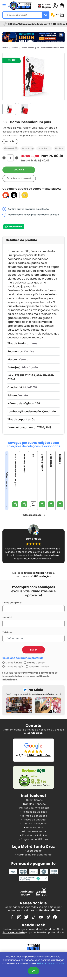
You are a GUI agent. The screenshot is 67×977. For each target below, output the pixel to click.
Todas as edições (31, 515)
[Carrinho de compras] (62, 5)
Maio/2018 (30, 387)
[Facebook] (12, 917)
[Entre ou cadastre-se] (55, 5)
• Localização (33, 850)
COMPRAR (19, 169)
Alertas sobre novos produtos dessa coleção (33, 214)
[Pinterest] (55, 917)
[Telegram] (47, 917)
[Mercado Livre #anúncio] (24, 195)
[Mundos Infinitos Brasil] (19, 5)
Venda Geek (33, 925)
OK (33, 971)
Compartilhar (14, 226)
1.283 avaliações (42, 576)
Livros (33, 343)
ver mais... (10, 141)
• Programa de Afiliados (33, 839)
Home (5, 47)
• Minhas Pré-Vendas (33, 831)
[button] (33, 750)
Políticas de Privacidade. (50, 963)
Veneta (23, 359)
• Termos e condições (33, 815)
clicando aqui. (33, 733)
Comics (14, 47)
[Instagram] (19, 917)
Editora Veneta (27, 47)
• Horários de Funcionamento (33, 854)
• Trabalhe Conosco (33, 804)
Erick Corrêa (30, 367)
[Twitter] (26, 917)
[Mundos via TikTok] (14, 195)
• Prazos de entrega (33, 819)
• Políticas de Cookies (33, 811)
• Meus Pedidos (33, 827)
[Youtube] (40, 917)
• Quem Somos (33, 800)
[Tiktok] (33, 917)
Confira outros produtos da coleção (28, 209)
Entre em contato (14, 932)
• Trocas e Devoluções (33, 823)
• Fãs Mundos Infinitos (33, 835)
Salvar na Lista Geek (21, 178)
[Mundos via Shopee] (5, 195)
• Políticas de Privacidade (33, 808)
